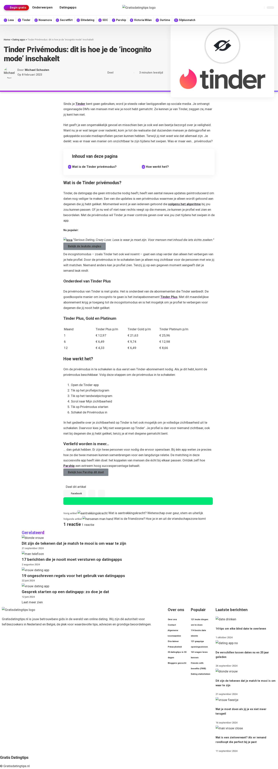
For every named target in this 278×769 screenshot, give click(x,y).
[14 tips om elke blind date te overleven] (226, 619)
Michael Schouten (37, 70)
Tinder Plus (168, 297)
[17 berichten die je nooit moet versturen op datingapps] (33, 553)
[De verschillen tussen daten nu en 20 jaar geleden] (227, 643)
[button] (16, 7)
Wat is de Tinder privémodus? (94, 167)
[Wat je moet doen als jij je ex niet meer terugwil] (227, 699)
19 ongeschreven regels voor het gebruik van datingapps (73, 575)
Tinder (80, 104)
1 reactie (88, 525)
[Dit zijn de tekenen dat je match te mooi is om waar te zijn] (33, 537)
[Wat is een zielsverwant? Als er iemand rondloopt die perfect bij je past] (229, 728)
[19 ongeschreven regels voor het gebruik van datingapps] (35, 570)
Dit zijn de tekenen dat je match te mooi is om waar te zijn (74, 543)
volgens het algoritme (184, 204)
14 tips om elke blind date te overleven (241, 628)
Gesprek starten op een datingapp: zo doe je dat (65, 592)
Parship (69, 466)
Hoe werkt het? (157, 167)
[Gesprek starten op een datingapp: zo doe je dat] (35, 586)
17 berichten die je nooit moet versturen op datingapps (72, 559)
